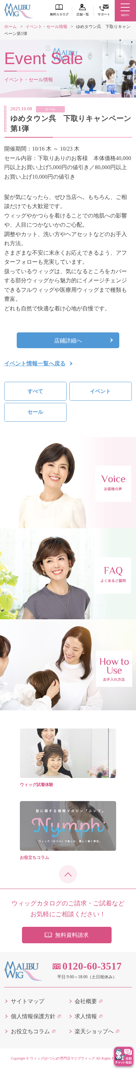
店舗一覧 (82, 14)
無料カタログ (59, 14)
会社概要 (86, 1001)
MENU (125, 15)
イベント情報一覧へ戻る (35, 363)
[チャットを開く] (123, 1056)
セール (35, 412)
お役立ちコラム (30, 1031)
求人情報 (86, 1016)
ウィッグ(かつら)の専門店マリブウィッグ (62, 1058)
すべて (35, 391)
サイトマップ (27, 1001)
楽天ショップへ (94, 1031)
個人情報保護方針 (33, 1016)
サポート (104, 14)
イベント (100, 391)
